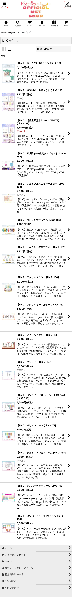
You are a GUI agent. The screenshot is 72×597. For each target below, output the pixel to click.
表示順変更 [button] (46, 49)
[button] (4, 4)
